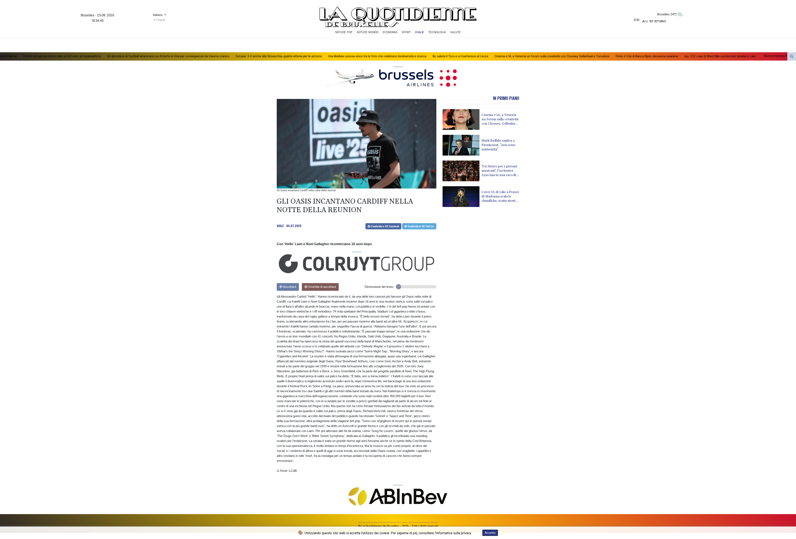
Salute (455, 32)
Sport (406, 32)
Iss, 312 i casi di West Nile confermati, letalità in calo (650, 56)
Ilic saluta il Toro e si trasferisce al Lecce (390, 56)
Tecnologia (437, 32)
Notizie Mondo (368, 32)
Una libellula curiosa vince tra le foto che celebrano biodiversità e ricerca (307, 56)
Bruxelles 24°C (667, 14)
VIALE (280, 225)
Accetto (490, 533)
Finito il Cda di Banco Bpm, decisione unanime (577, 56)
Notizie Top (343, 32)
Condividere (384, 226)
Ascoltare (289, 287)
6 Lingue (159, 20)
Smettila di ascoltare (321, 287)
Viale (419, 32)
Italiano (158, 15)
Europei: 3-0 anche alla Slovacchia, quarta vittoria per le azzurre (209, 56)
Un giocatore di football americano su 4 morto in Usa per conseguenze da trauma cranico (98, 56)
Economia (390, 32)
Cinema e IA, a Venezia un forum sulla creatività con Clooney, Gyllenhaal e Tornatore (482, 56)
